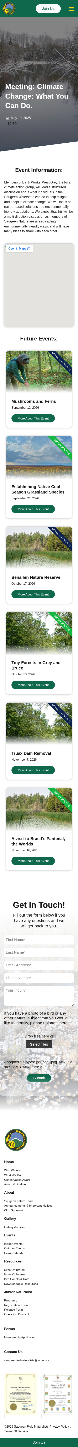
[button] (71, 8)
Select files (39, 1044)
